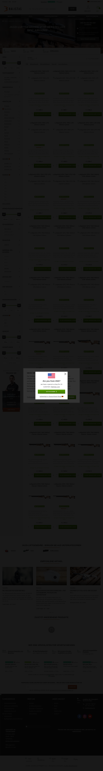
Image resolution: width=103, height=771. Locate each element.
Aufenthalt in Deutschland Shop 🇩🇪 (51, 396)
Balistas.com (55, 387)
